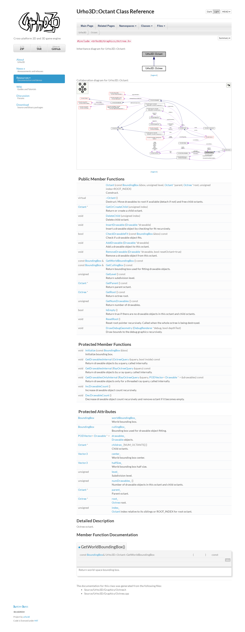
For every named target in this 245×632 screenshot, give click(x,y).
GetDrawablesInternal (98, 359)
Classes (147, 26)
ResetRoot (112, 319)
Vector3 (83, 453)
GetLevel (111, 274)
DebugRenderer (143, 328)
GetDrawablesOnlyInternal (101, 377)
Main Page (87, 25)
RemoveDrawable (116, 251)
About (20, 60)
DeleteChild (113, 215)
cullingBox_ (119, 426)
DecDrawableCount (97, 395)
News (29, 69)
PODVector (156, 377)
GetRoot (111, 292)
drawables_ (118, 435)
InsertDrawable (115, 224)
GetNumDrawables (117, 301)
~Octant (111, 197)
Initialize (90, 350)
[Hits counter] (19, 611)
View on (56, 47)
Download (29, 105)
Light (216, 11)
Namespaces (128, 26)
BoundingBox (130, 185)
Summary (224, 38)
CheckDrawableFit (117, 233)
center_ (116, 453)
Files (161, 26)
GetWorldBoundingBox (120, 260)
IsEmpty (110, 310)
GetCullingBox (114, 265)
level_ (115, 471)
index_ (115, 507)
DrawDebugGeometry (119, 328)
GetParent (112, 283)
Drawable (131, 224)
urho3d (26, 617)
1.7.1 (22, 47)
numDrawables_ (121, 480)
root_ (115, 498)
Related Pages (106, 25)
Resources (29, 78)
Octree (188, 185)
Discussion (22, 96)
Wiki (26, 87)
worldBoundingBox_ (124, 417)
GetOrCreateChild (117, 206)
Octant (94, 32)
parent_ (116, 489)
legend (154, 75)
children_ (117, 444)
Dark (209, 11)
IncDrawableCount (96, 386)
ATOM (18, 606)
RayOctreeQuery (123, 368)
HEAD (225, 11)
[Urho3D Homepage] (39, 22)
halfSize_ (117, 462)
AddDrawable (114, 242)
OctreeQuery (121, 359)
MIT (36, 620)
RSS (26, 606)
